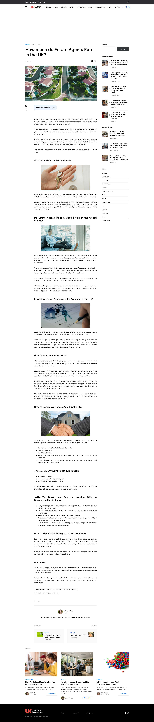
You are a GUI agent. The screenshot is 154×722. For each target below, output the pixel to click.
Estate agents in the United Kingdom (47, 255)
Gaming (47, 632)
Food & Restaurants (107, 191)
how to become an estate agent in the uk (66, 589)
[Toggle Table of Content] (53, 107)
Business (27, 44)
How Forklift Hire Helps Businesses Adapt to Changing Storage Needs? (119, 89)
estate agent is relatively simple (55, 539)
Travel (103, 217)
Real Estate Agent (90, 288)
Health (104, 198)
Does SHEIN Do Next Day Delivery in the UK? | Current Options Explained (119, 157)
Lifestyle (104, 209)
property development (67, 270)
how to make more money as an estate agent (47, 593)
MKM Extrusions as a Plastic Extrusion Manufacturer (108, 683)
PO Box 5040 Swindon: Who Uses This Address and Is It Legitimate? (119, 102)
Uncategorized (106, 220)
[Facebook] (126, 7)
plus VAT (42, 386)
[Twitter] (129, 7)
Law (103, 206)
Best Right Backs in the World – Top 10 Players (52, 636)
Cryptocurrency (106, 176)
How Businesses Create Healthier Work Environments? (75, 683)
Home (26, 2)
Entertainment (106, 184)
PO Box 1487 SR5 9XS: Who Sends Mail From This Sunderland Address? (118, 115)
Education (105, 180)
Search (104, 45)
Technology (105, 213)
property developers (61, 202)
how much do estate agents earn (44, 589)
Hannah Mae (69, 611)
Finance (104, 187)
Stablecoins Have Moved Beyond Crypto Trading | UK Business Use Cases (119, 62)
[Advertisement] (77, 26)
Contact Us (33, 2)
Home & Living (106, 202)
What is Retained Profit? (78, 635)
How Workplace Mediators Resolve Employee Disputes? (40, 683)
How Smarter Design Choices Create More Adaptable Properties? (117, 133)
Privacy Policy (41, 2)
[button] (128, 2)
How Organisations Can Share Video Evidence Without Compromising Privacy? (119, 75)
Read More (52, 693)
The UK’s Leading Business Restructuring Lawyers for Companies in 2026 (119, 145)
